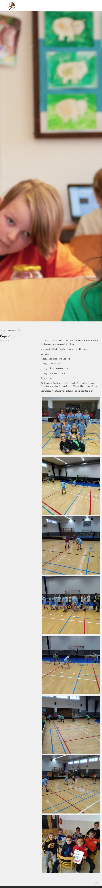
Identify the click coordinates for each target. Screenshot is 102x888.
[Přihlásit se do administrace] (96, 882)
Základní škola (11, 330)
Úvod (2, 330)
